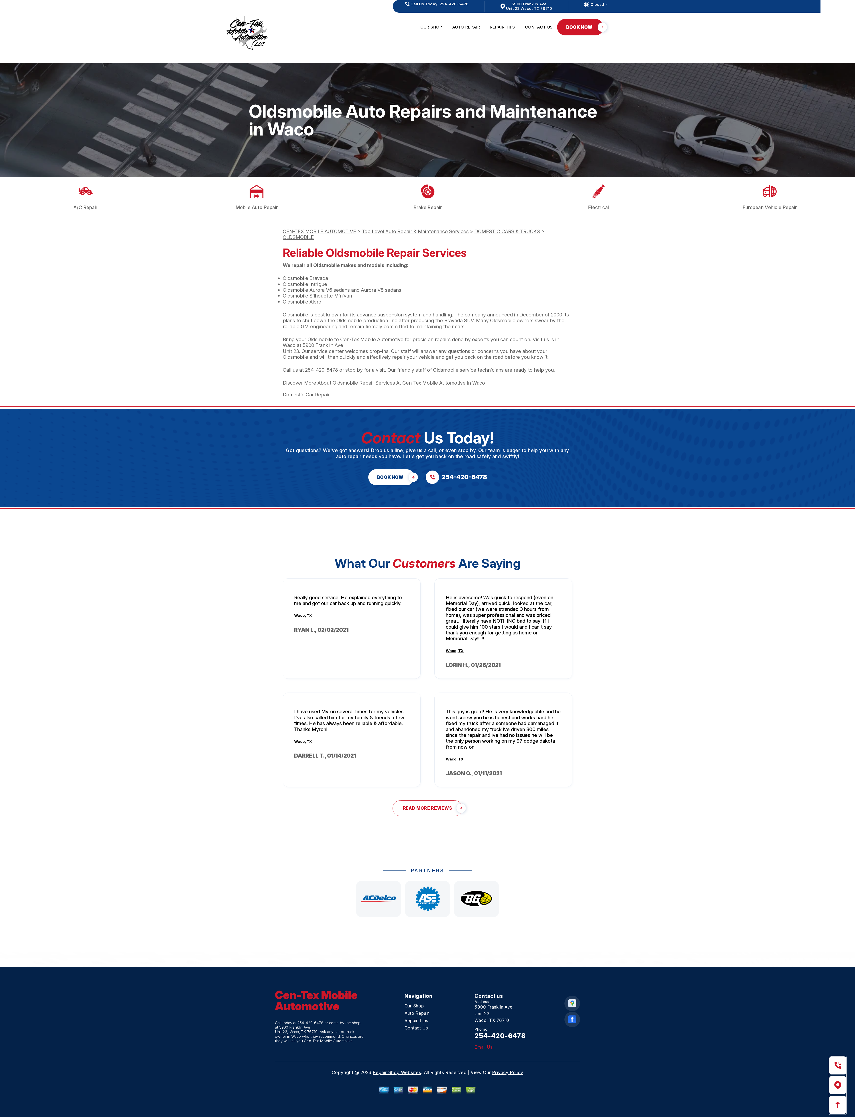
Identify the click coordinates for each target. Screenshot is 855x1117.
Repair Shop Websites (397, 1072)
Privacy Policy (507, 1072)
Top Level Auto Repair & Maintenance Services (415, 231)
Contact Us (539, 27)
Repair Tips (502, 27)
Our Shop (431, 27)
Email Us (483, 1047)
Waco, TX (303, 615)
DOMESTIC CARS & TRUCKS (507, 231)
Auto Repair (466, 27)
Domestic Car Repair (306, 394)
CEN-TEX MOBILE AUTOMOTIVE (319, 231)
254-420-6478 (321, 370)
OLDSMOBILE (298, 237)
